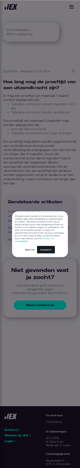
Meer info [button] (30, 249)
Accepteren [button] (46, 249)
